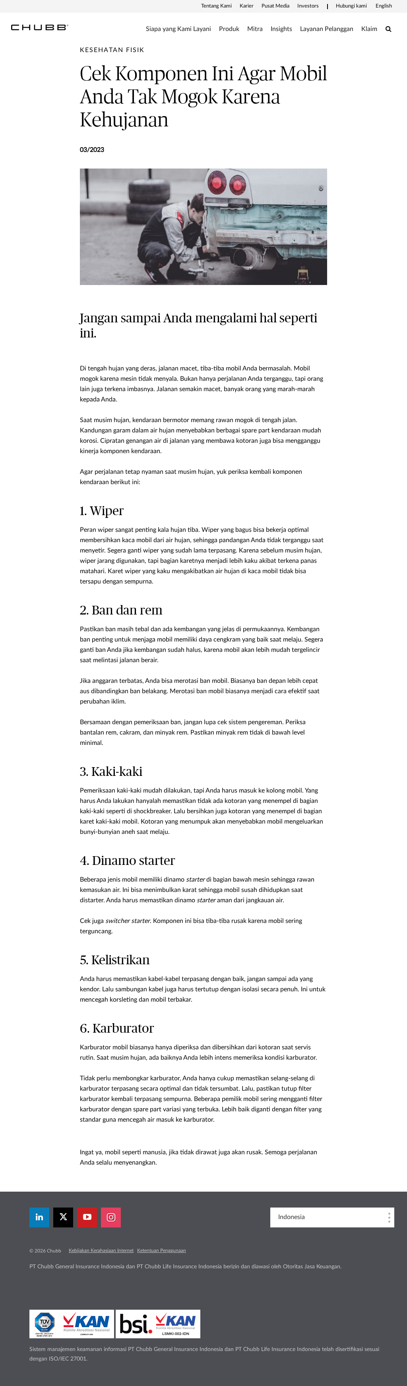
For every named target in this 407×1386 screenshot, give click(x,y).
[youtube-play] (87, 1217)
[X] (63, 1217)
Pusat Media (275, 6)
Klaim (369, 29)
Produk (229, 29)
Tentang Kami (216, 6)
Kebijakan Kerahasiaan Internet (101, 1250)
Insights (281, 29)
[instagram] (111, 1217)
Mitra (255, 29)
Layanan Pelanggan (326, 29)
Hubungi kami (351, 6)
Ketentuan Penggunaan (161, 1250)
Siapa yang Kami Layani (178, 29)
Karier (247, 6)
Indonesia (291, 1217)
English (384, 6)
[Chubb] (39, 27)
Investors (308, 6)
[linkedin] (39, 1217)
